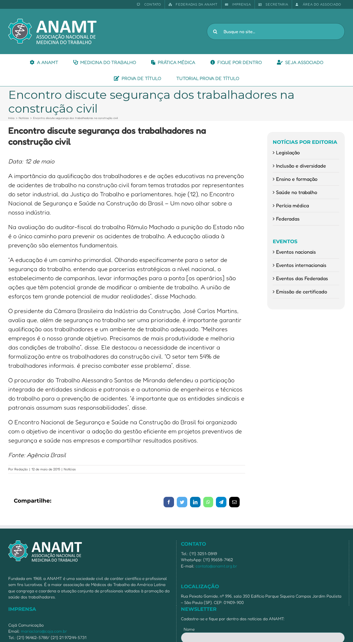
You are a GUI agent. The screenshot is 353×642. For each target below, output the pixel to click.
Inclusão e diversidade (301, 166)
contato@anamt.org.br (216, 566)
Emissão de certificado (301, 291)
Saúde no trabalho (296, 192)
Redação (21, 469)
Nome (189, 629)
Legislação (288, 152)
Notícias (70, 469)
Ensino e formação (296, 179)
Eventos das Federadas (302, 278)
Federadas (287, 219)
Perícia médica (292, 205)
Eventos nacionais (296, 252)
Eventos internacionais (301, 265)
